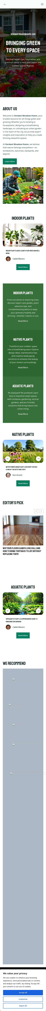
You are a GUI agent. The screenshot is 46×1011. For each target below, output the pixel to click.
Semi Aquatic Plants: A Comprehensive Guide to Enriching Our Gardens (21, 542)
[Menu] (42, 4)
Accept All (23, 992)
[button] (41, 511)
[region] (23, 990)
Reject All (23, 1006)
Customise (23, 999)
